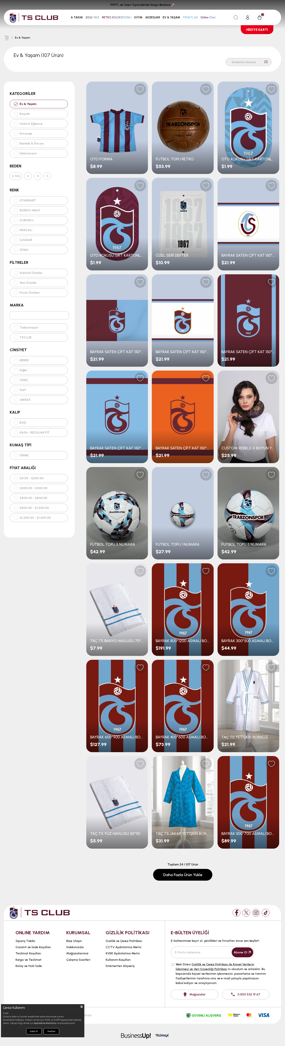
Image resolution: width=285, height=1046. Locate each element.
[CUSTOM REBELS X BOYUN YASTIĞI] (248, 417)
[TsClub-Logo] (40, 912)
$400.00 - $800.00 (33, 498)
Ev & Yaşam (28, 104)
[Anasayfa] (7, 38)
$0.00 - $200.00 (31, 478)
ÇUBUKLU (27, 220)
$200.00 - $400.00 (33, 488)
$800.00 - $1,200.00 (34, 507)
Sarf (23, 389)
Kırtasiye (26, 133)
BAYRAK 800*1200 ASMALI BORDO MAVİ (183, 640)
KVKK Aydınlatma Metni (123, 953)
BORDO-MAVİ (30, 210)
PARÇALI (26, 230)
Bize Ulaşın (74, 941)
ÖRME (24, 455)
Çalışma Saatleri (78, 960)
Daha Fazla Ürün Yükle (182, 874)
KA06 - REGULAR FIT (35, 432)
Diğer (23, 370)
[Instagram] (256, 913)
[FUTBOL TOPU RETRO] (182, 128)
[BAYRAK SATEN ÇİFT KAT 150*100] (248, 224)
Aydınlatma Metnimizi (45, 1023)
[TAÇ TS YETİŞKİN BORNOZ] (248, 706)
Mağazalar (197, 994)
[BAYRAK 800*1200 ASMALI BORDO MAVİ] (182, 609)
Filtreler (19, 262)
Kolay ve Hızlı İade (29, 966)
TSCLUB (26, 337)
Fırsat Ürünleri (30, 292)
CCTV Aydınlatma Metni (123, 947)
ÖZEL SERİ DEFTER (172, 255)
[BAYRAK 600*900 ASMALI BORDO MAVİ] (117, 706)
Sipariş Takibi (25, 941)
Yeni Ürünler (28, 282)
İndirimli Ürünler (31, 272)
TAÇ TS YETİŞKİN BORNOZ (244, 737)
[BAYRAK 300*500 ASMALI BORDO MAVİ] (248, 609)
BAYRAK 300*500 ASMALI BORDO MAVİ (248, 640)
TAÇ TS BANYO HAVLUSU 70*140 (117, 640)
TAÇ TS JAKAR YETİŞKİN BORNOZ (183, 833)
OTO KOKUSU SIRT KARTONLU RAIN (117, 255)
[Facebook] (236, 913)
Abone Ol (240, 952)
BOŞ (23, 422)
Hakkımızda (75, 947)
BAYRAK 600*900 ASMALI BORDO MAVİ (117, 737)
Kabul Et (34, 1031)
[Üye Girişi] (248, 17)
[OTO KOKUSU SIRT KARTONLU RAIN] (117, 224)
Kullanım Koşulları (118, 960)
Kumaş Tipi (20, 445)
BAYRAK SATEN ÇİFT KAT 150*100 (248, 255)
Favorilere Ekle (140, 89)
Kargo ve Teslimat (28, 960)
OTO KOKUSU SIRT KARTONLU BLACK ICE (248, 159)
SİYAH (24, 249)
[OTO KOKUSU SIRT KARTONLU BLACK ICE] (248, 128)
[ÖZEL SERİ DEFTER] (182, 224)
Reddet (51, 1031)
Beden (15, 166)
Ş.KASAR (26, 240)
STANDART (28, 200)
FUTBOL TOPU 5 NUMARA (112, 544)
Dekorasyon (28, 153)
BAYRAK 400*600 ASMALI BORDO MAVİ (183, 737)
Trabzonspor (29, 327)
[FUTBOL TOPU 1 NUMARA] (182, 513)
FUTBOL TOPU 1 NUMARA (178, 544)
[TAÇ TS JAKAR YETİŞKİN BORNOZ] (182, 802)
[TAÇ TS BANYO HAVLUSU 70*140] (117, 609)
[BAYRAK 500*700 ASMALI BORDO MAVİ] (248, 802)
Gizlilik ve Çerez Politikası (124, 941)
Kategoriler (22, 93)
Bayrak (25, 114)
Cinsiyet (18, 350)
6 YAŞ (16, 176)
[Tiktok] (265, 913)
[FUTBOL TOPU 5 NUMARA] (117, 513)
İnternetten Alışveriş (120, 966)
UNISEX (25, 399)
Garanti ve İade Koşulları (33, 947)
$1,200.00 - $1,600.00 (35, 517)
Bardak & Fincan (32, 143)
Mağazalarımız (77, 953)
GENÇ (24, 380)
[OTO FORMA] (117, 128)
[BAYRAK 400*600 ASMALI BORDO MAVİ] (182, 706)
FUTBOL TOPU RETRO (175, 159)
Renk (14, 190)
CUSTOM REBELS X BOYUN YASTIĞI (248, 448)
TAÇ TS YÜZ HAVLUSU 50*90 (115, 833)
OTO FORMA (101, 159)
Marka (17, 305)
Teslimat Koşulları (28, 953)
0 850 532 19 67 (249, 994)
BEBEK (24, 360)
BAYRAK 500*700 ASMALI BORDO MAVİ (248, 833)
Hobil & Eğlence (31, 124)
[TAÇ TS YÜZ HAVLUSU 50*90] (117, 802)
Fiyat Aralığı (23, 467)
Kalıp (15, 412)
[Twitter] (246, 913)
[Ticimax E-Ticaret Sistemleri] (162, 1036)
